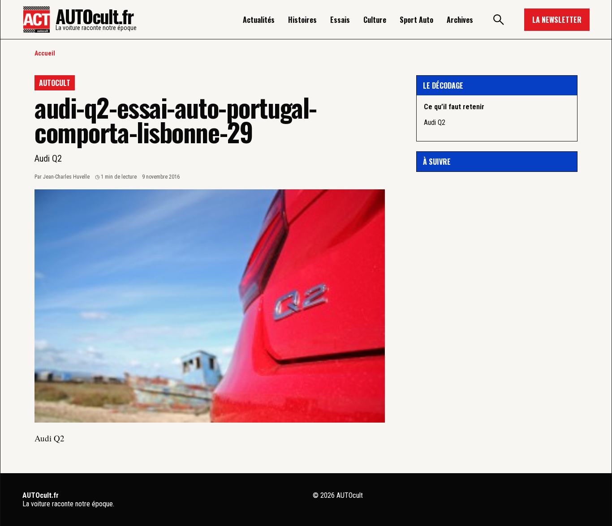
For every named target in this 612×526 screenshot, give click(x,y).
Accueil (44, 53)
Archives (460, 19)
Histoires (302, 19)
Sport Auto (416, 19)
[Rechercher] (498, 19)
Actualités (259, 19)
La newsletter (557, 19)
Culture (374, 19)
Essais (340, 19)
